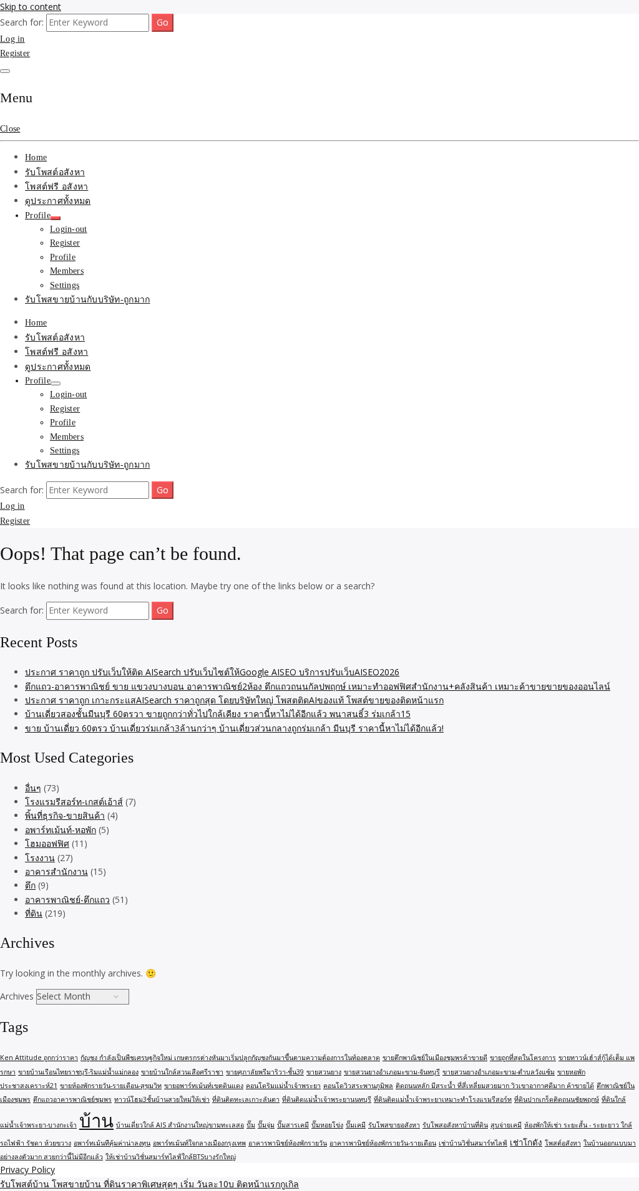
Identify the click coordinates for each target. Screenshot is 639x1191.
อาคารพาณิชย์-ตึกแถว (67, 899)
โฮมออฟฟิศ (47, 843)
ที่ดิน (33, 913)
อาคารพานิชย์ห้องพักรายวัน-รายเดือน (382, 1143)
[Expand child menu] (56, 218)
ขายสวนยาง (323, 1072)
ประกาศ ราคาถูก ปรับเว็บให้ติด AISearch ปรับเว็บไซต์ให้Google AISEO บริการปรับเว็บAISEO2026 (212, 672)
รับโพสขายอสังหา (394, 1125)
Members (67, 271)
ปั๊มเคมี (356, 1125)
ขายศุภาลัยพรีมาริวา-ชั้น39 (265, 1072)
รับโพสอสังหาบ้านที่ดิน (455, 1125)
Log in (12, 39)
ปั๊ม (250, 1125)
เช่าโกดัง (526, 1142)
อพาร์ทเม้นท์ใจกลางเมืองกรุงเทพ (199, 1143)
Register (15, 53)
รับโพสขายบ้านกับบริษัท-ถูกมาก (87, 299)
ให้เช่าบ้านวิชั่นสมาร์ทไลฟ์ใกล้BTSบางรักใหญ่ (170, 1156)
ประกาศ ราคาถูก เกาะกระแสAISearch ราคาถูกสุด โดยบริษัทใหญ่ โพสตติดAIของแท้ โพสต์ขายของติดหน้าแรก (234, 700)
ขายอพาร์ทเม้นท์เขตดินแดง (203, 1085)
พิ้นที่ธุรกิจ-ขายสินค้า (65, 815)
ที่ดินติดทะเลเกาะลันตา (246, 1099)
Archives (17, 996)
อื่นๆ (33, 788)
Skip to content (30, 6)
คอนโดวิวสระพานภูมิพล (358, 1085)
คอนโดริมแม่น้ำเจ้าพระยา (283, 1085)
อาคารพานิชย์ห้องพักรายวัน (287, 1143)
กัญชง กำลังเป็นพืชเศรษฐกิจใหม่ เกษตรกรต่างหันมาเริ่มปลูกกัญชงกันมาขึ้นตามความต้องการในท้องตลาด (230, 1057)
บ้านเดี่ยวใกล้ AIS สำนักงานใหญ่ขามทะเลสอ (180, 1125)
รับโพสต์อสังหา (55, 172)
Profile (38, 215)
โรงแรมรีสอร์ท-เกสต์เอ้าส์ (74, 802)
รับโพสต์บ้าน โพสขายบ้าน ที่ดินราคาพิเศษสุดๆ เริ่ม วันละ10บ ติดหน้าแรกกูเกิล (149, 1184)
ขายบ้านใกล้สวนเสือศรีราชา (182, 1072)
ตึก (30, 885)
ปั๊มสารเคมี (293, 1125)
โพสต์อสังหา (563, 1143)
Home (36, 157)
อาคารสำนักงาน (56, 871)
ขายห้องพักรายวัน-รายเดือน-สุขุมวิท (111, 1085)
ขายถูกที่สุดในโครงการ (523, 1057)
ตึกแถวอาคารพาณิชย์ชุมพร (72, 1099)
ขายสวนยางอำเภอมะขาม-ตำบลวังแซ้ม (498, 1072)
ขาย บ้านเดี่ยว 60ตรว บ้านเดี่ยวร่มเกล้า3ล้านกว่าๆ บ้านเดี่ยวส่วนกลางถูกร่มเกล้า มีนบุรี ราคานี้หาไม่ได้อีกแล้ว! (234, 728)
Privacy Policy (27, 1169)
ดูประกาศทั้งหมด (57, 201)
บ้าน (96, 1120)
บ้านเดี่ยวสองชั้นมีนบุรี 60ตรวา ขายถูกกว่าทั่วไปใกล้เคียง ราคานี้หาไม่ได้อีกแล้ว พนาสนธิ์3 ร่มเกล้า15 (218, 714)
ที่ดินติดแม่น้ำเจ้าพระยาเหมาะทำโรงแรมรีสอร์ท (443, 1099)
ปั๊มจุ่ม (266, 1125)
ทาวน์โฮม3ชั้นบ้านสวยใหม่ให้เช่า (162, 1099)
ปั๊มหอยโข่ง (327, 1125)
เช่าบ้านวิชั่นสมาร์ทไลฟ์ (473, 1143)
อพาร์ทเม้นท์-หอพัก (60, 830)
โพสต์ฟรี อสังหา (56, 186)
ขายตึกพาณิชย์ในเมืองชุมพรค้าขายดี (435, 1057)
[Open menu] (5, 71)
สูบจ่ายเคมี (506, 1125)
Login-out (68, 229)
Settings (64, 285)
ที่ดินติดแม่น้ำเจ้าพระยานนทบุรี (326, 1099)
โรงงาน (40, 858)
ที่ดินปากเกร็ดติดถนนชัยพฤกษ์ (556, 1099)
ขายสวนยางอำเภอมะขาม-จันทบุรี (392, 1072)
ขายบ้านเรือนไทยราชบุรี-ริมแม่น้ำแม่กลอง (78, 1072)
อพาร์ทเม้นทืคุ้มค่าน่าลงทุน (112, 1143)
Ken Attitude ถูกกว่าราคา (39, 1057)
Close (10, 128)
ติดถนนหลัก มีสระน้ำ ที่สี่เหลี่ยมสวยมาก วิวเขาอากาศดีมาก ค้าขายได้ (495, 1085)
